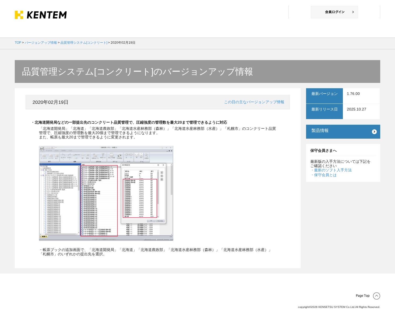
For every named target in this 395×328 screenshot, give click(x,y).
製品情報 (320, 130)
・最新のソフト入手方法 (331, 170)
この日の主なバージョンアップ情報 (254, 102)
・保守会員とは (323, 175)
